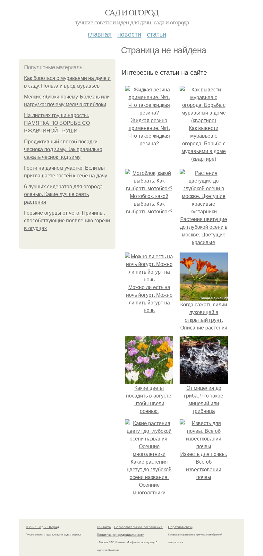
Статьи (156, 33)
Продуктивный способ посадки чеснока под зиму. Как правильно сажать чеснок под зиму (63, 149)
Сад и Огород (131, 12)
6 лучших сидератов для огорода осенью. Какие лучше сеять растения (63, 194)
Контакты (104, 527)
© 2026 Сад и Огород (42, 527)
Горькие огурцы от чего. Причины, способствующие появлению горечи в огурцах (67, 220)
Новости (129, 33)
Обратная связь (180, 527)
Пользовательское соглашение (138, 527)
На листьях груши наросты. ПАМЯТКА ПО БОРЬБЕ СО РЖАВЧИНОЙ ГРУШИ (57, 123)
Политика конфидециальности (120, 534)
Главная (100, 33)
